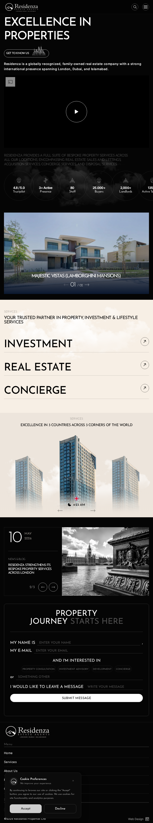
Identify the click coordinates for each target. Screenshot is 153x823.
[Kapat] (73, 781)
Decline (60, 808)
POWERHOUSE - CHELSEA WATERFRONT (76, 276)
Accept (25, 808)
